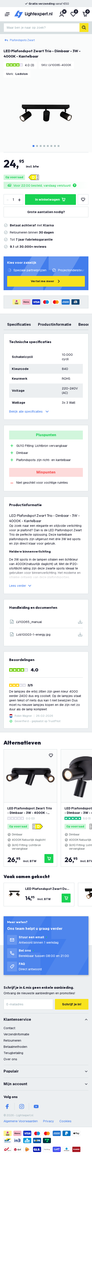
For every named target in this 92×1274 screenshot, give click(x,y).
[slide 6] (51, 146)
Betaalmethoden (15, 1047)
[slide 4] (44, 146)
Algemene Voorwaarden (21, 1121)
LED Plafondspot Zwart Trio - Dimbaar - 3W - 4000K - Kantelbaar (29, 810)
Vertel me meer (42, 281)
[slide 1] (33, 146)
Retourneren (12, 1040)
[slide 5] (48, 146)
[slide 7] (55, 146)
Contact (9, 1028)
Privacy (48, 1121)
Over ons (10, 1059)
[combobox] (41, 27)
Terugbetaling (13, 1053)
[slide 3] (41, 146)
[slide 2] (37, 146)
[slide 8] (58, 146)
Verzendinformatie (16, 1034)
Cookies (65, 1121)
